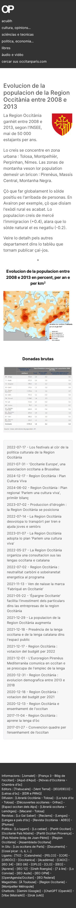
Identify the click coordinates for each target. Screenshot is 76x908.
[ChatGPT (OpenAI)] (58, 891)
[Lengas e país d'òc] (16, 820)
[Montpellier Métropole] (18, 886)
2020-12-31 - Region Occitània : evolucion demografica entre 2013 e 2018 (36, 680)
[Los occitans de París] (28, 846)
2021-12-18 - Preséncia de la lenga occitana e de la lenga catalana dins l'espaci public (35, 634)
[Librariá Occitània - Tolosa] (34, 798)
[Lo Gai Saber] (26, 815)
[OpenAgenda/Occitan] (18, 877)
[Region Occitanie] (52, 882)
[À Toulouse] (27, 882)
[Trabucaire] (22, 789)
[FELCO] (50, 855)
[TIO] (17, 855)
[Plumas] (8, 824)
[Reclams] (45, 815)
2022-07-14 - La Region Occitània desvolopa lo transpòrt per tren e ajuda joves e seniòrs (34, 521)
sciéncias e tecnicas (18, 34)
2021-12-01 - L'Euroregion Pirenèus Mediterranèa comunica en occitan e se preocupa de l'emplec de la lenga (36, 663)
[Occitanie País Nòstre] (18, 833)
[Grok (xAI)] (36, 895)
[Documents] (56, 846)
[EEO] (59, 864)
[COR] (63, 855)
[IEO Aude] (24, 873)
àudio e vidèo (12, 55)
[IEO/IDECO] (61, 789)
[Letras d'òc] (10, 793)
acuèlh (7, 21)
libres (6, 48)
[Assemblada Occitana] (35, 842)
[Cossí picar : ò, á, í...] (16, 851)
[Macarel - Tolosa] (31, 811)
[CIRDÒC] (8, 860)
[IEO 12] (22, 868)
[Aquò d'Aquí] (26, 780)
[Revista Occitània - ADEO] (51, 820)
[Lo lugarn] (21, 829)
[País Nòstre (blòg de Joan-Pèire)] (25, 837)
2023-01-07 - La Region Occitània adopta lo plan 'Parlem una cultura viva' (34, 538)
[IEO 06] (22, 864)
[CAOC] (62, 860)
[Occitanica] (26, 860)
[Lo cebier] (39, 829)
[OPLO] (36, 864)
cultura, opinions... (16, 28)
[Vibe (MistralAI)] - (15, 895)
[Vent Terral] (42, 789)
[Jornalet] (28, 775)
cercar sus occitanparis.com (24, 61)
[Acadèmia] (46, 860)
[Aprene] (8, 868)
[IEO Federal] (46, 877)
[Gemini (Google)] (29, 891)
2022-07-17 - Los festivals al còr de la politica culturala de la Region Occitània (37, 452)
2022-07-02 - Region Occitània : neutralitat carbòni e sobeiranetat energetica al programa (33, 572)
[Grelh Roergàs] (41, 868)
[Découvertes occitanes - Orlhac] (39, 802)
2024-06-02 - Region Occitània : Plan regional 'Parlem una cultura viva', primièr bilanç (37, 493)
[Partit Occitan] (60, 829)
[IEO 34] (7, 864)
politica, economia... (18, 41)
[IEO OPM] (42, 873)
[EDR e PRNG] (32, 793)
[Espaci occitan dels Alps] (19, 806)
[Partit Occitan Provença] (54, 833)
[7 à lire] (60, 868)
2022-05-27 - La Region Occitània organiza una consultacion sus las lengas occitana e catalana (34, 555)
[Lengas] (61, 815)
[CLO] (48, 864)
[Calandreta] (33, 855)
